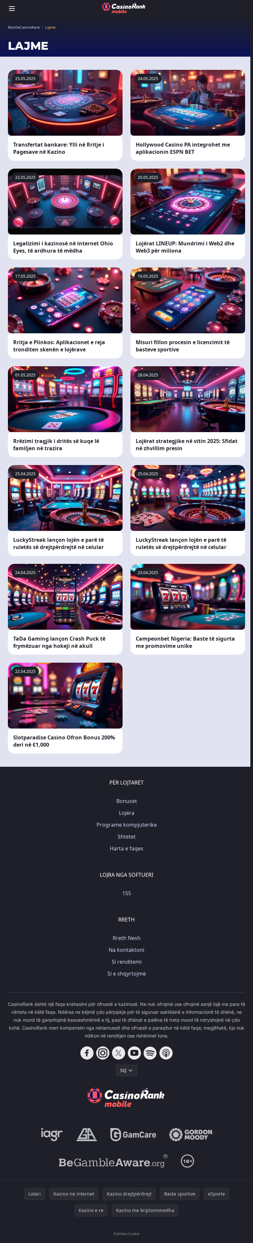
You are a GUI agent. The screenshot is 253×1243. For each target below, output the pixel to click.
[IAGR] (52, 1134)
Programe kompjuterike (127, 824)
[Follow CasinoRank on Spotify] (150, 1053)
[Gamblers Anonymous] (86, 1134)
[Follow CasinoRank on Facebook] (87, 1053)
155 (126, 893)
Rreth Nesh (127, 938)
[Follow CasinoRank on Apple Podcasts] (166, 1053)
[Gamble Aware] (113, 1161)
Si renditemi (127, 961)
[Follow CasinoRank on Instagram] (102, 1053)
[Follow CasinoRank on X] (118, 1053)
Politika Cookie (126, 1233)
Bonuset (126, 801)
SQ (123, 1070)
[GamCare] (133, 1134)
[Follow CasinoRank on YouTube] (134, 1053)
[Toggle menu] (11, 8)
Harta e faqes (126, 848)
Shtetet (127, 836)
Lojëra (126, 812)
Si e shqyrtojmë (126, 973)
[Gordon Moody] (190, 1134)
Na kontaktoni (126, 949)
